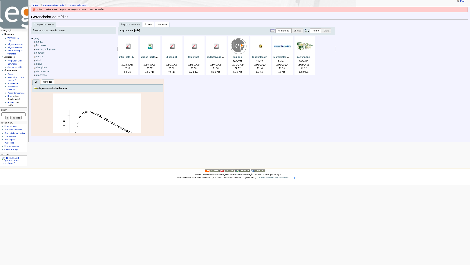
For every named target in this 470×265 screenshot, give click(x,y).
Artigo (35, 5)
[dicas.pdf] (172, 46)
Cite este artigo (11, 149)
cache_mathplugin (45, 49)
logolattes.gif (259, 57)
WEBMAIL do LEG (13, 39)
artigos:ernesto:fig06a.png (52, 88)
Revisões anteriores (77, 5)
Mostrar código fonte (53, 5)
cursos (39, 56)
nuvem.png (303, 57)
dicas (39, 64)
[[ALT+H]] (14, 14)
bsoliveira (41, 45)
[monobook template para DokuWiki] (227, 171)
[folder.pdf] (194, 46)
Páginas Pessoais (16, 44)
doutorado (41, 75)
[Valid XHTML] (258, 171)
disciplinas (41, 67)
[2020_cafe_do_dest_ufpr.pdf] (128, 46)
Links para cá (10, 126)
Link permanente (11, 146)
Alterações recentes (13, 129)
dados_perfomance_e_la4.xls (157, 57)
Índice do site (10, 136)
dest (38, 60)
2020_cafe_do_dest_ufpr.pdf (135, 57)
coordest (40, 53)
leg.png (237, 57)
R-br (10, 96)
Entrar (463, 1)
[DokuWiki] (242, 171)
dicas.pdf (171, 57)
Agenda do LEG (15, 67)
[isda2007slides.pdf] (216, 46)
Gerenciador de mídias (14, 133)
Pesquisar (162, 24)
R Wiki (11, 102)
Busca (4, 110)
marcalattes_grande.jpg (286, 57)
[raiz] (36, 38)
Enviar (148, 24)
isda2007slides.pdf (217, 57)
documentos (42, 71)
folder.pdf (193, 57)
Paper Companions (16, 93)
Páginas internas (15, 47)
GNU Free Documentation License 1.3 (276, 177)
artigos (39, 41)
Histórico (47, 82)
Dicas (10, 74)
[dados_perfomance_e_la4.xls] (150, 46)
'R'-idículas (13, 83)
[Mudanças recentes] (212, 171)
